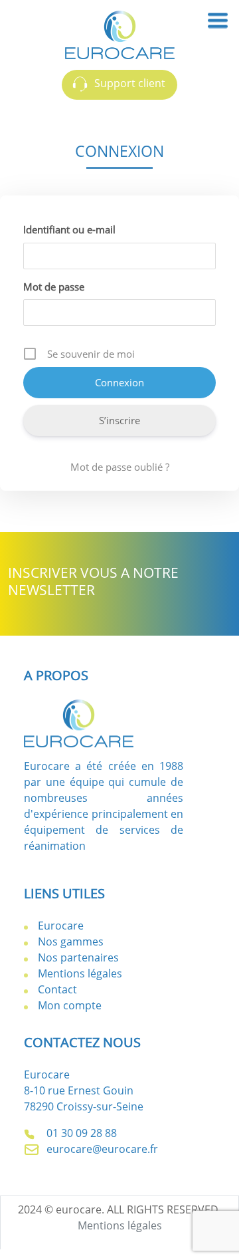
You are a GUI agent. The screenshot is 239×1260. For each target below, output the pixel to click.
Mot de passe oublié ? (119, 466)
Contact (57, 989)
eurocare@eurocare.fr (101, 1149)
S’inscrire (119, 420)
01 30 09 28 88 (80, 1133)
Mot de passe (53, 286)
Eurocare (61, 925)
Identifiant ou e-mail (69, 229)
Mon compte (70, 1005)
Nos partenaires (78, 957)
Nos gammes (71, 941)
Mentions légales (80, 973)
